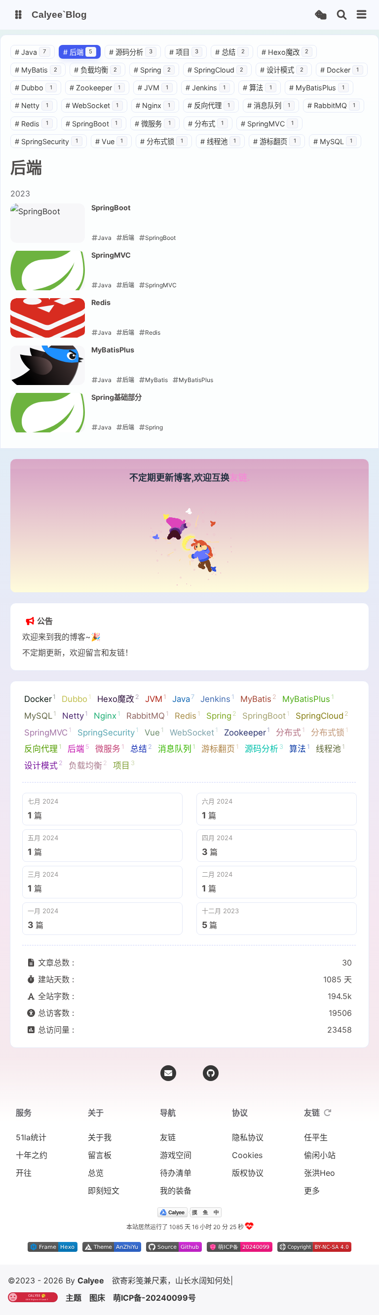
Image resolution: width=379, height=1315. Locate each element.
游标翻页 (274, 149)
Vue (109, 149)
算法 (257, 95)
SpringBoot (92, 131)
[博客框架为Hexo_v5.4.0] (52, 1265)
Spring (152, 78)
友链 (168, 1153)
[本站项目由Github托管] (174, 1265)
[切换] (361, 14)
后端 (78, 59)
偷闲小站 (320, 1171)
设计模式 (281, 78)
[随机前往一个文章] (320, 15)
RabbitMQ (331, 113)
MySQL (333, 149)
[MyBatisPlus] (47, 373)
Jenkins (206, 95)
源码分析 (130, 59)
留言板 (100, 1171)
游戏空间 (175, 1171)
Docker (339, 78)
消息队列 (268, 113)
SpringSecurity (46, 149)
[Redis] (47, 326)
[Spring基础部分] (47, 420)
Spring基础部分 (116, 405)
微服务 (153, 131)
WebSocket (92, 113)
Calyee (90, 1298)
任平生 (316, 1153)
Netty (31, 113)
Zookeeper (95, 95)
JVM (153, 95)
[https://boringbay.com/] (200, 1297)
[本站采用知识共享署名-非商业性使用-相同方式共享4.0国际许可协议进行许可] (314, 1265)
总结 (230, 59)
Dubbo (33, 95)
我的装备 (175, 1206)
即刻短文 (103, 1206)
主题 (241, 1298)
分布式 (206, 131)
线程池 (218, 149)
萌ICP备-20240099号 (321, 1298)
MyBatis (36, 78)
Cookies (247, 1171)
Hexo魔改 (285, 59)
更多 (312, 1206)
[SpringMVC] (47, 278)
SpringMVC (267, 131)
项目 (184, 59)
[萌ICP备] (239, 1265)
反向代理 (209, 113)
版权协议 (248, 1189)
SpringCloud (216, 78)
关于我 (100, 1153)
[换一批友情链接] (328, 1128)
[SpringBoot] (47, 231)
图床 (264, 1298)
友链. (239, 485)
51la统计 (31, 1153)
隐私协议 (248, 1153)
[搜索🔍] (341, 15)
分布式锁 (161, 149)
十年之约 (31, 1171)
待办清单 (175, 1189)
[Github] (211, 1089)
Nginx (153, 113)
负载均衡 (95, 78)
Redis (31, 131)
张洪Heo (319, 1189)
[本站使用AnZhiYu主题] (111, 1265)
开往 (24, 1189)
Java (30, 59)
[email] (168, 1089)
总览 (96, 1189)
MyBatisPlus (317, 95)
